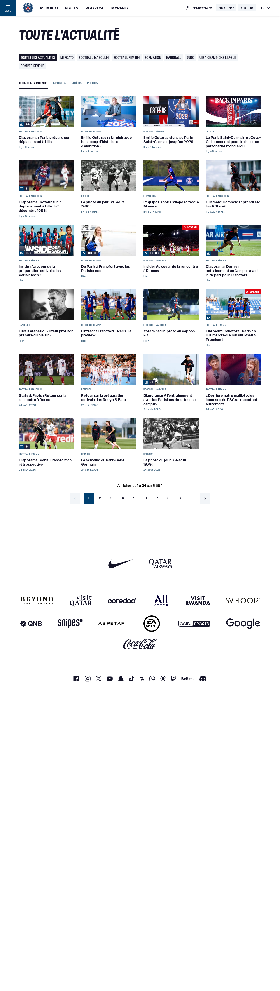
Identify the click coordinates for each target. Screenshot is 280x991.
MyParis (119, 8)
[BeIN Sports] (194, 623)
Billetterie (226, 8)
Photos (92, 83)
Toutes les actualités (38, 57)
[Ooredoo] (122, 600)
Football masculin (94, 57)
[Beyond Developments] (37, 600)
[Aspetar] (111, 623)
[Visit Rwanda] (198, 600)
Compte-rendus (33, 66)
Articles (59, 83)
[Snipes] (70, 623)
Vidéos (77, 83)
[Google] (243, 623)
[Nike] (120, 563)
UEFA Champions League (218, 57)
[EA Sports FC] (152, 623)
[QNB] (31, 623)
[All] (161, 600)
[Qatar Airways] (160, 563)
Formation (153, 57)
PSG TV (72, 8)
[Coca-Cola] (140, 644)
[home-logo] (28, 8)
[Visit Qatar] (81, 600)
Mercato (49, 8)
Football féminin (127, 57)
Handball (173, 57)
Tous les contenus (33, 83)
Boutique (247, 8)
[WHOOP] (243, 600)
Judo (190, 57)
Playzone (95, 8)
